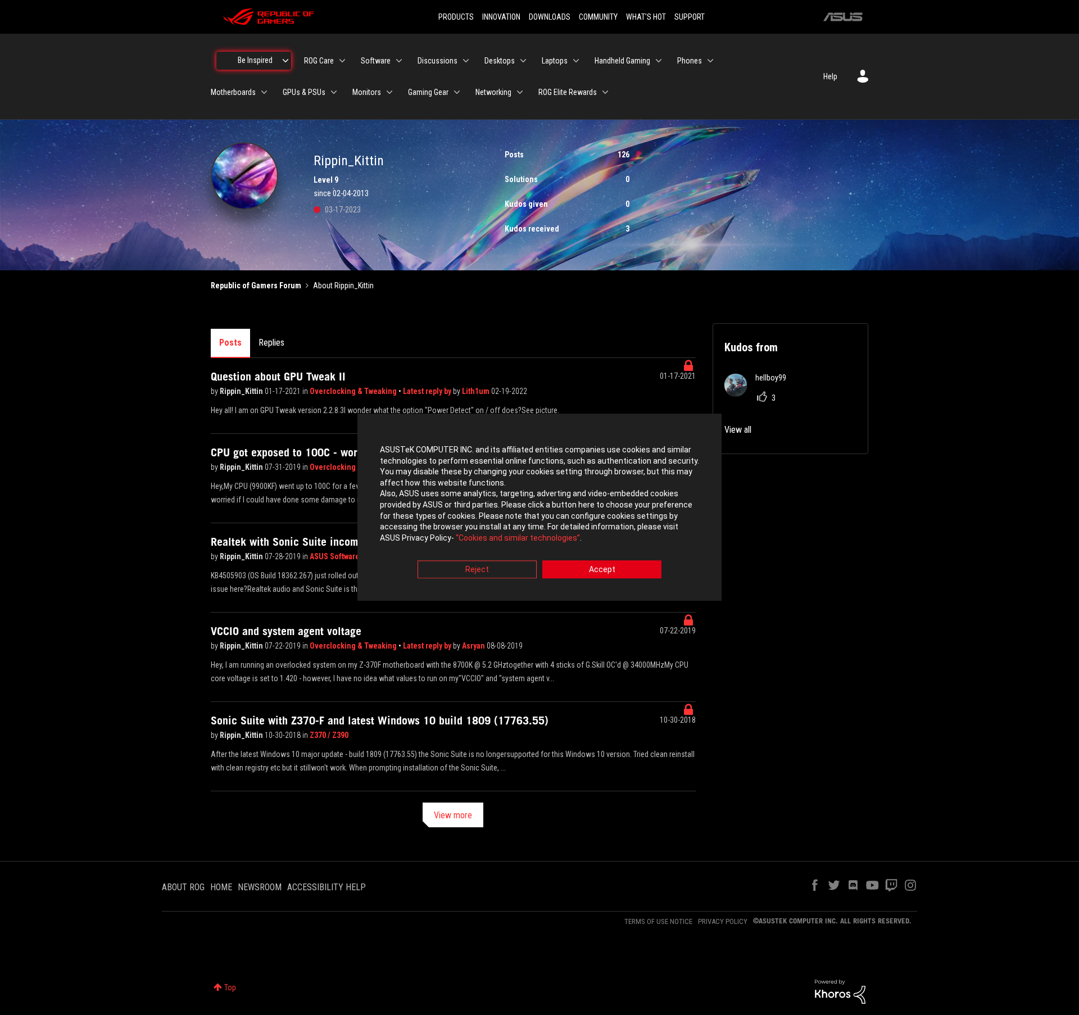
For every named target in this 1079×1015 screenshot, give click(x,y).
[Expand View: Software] (399, 61)
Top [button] (230, 987)
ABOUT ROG (183, 887)
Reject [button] (477, 569)
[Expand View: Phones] (710, 61)
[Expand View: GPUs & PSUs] (333, 92)
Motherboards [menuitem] (233, 92)
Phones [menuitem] (689, 60)
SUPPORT (689, 16)
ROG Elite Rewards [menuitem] (567, 92)
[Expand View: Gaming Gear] (457, 92)
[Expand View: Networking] (519, 92)
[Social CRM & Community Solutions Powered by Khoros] (840, 990)
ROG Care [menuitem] (319, 60)
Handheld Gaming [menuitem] (622, 60)
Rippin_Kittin (242, 391)
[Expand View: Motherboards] (264, 92)
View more (453, 815)
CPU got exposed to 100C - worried (293, 452)
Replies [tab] (271, 342)
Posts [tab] (230, 342)
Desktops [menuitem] (499, 60)
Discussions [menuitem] (437, 60)
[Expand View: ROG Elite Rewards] (605, 92)
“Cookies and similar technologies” (518, 537)
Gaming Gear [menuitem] (428, 92)
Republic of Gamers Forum (256, 285)
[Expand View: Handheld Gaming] (658, 61)
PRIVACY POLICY (722, 921)
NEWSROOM (260, 887)
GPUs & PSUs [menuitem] (304, 92)
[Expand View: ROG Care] (342, 61)
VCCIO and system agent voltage (286, 631)
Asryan (474, 645)
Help (830, 76)
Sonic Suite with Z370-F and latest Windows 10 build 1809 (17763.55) (379, 720)
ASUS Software (335, 556)
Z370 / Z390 (329, 735)
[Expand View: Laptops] (576, 61)
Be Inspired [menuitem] (255, 60)
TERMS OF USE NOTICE (658, 921)
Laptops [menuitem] (555, 60)
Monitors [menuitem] (366, 92)
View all (737, 429)
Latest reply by (428, 391)
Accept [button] (602, 569)
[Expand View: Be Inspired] (285, 60)
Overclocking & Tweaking (354, 391)
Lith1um (476, 391)
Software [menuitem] (376, 60)
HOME (221, 887)
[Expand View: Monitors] (389, 92)
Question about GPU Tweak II (278, 376)
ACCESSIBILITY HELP (326, 887)
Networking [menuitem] (493, 92)
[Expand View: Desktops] (523, 61)
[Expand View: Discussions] (466, 61)
